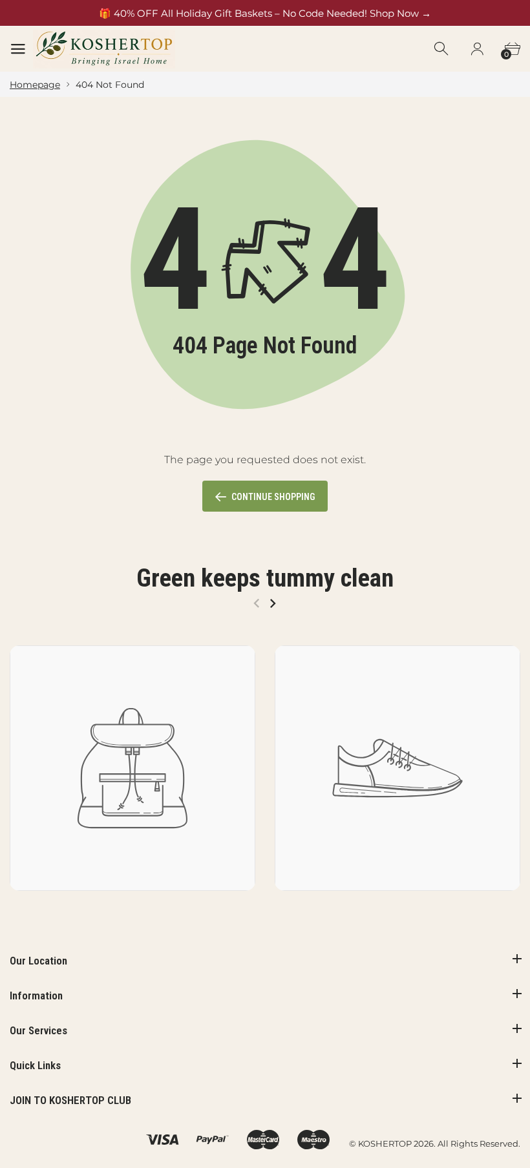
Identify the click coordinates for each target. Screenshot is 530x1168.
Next (272, 603)
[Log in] (477, 49)
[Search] (442, 49)
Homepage (35, 84)
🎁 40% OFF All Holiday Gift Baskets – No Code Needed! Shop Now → (265, 13)
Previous (256, 603)
